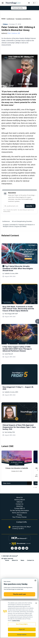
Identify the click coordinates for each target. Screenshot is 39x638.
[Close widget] (35, 580)
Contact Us (19, 504)
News (22, 560)
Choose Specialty (17, 8)
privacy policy (6, 211)
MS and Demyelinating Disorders (22, 221)
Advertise (19, 506)
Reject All (22, 629)
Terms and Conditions (19, 513)
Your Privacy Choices (19, 517)
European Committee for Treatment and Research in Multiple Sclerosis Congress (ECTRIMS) (19, 225)
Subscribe (29, 206)
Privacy (19, 515)
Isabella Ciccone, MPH (11, 273)
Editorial (19, 502)
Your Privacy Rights (21, 624)
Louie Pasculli (9, 354)
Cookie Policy (16, 620)
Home (3, 19)
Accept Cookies (21, 634)
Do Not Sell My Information (19, 510)
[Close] (36, 603)
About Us (19, 497)
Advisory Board (19, 500)
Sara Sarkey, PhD (10, 432)
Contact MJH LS (19, 508)
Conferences (10, 19)
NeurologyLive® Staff (11, 313)
